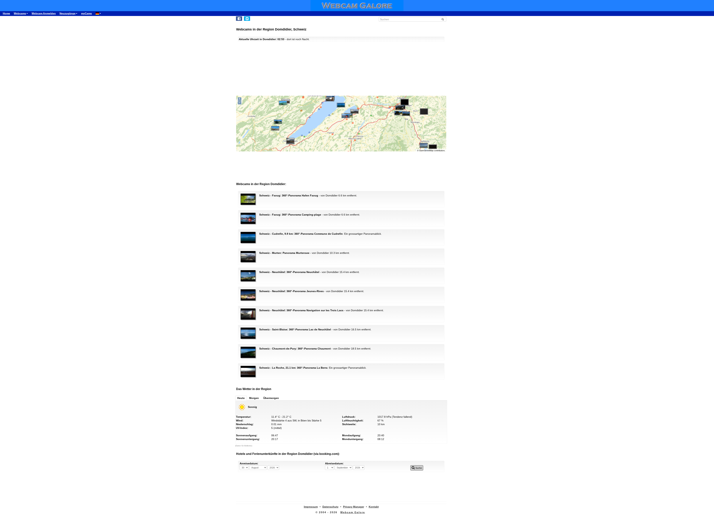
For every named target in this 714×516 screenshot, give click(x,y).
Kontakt (374, 506)
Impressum (311, 506)
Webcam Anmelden (44, 13)
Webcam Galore (352, 512)
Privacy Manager (353, 506)
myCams (86, 13)
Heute (241, 398)
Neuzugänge (67, 13)
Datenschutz (330, 506)
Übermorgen (271, 398)
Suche (418, 468)
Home (6, 13)
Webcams (20, 13)
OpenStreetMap (426, 150)
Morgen (254, 398)
